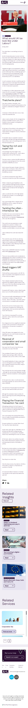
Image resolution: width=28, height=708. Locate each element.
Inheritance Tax (21, 450)
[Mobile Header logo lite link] (4, 3)
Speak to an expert (12, 657)
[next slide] (9, 641)
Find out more (7, 631)
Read (6, 530)
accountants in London (11, 93)
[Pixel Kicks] (10, 705)
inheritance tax (20, 217)
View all (6, 501)
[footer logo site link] (5, 671)
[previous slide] (5, 641)
